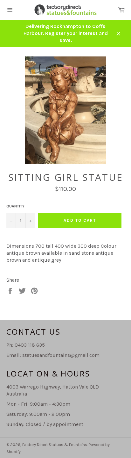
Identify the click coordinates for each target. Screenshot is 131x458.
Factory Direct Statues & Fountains (54, 444)
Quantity (15, 206)
